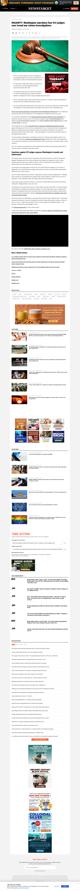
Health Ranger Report (17, 576)
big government (24, 36)
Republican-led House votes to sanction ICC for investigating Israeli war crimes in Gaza (35, 267)
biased (19, 36)
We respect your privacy (40, 870)
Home (13, 19)
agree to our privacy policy (21, 888)
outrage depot (34, 38)
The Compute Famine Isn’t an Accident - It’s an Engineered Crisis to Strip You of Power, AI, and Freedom (35, 655)
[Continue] (54, 867)
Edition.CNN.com (16, 277)
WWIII (58, 38)
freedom (38, 36)
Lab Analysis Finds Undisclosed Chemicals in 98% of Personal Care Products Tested (30, 648)
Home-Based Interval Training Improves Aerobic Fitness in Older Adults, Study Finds (30, 666)
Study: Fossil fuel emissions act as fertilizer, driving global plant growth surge (29, 670)
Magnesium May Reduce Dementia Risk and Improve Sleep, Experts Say (28, 681)
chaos (29, 36)
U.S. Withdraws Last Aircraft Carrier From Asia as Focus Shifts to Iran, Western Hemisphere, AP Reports (35, 736)
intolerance (64, 36)
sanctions (48, 38)
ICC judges (43, 36)
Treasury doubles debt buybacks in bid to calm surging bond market (27, 652)
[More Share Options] (39, 33)
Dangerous (34, 36)
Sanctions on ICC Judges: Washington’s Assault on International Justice (28, 721)
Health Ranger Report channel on (37, 249)
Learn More (56, 886)
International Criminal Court (56, 36)
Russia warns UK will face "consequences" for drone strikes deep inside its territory (30, 707)
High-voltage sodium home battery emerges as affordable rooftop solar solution (30, 710)
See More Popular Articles (40, 739)
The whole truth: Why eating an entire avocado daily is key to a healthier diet (28, 685)
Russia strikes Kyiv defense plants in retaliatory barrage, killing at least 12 (28, 692)
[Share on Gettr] (36, 33)
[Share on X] (23, 33)
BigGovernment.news (20, 207)
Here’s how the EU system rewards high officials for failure (43, 504)
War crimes (53, 38)
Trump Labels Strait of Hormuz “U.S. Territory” (22, 696)
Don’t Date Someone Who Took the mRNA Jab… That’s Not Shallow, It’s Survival (29, 677)
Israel (13, 38)
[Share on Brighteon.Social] (13, 33)
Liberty (21, 38)
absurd (15, 36)
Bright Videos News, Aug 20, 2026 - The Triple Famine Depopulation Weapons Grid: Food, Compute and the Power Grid (47, 622)
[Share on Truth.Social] (29, 33)
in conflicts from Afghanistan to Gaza (35, 139)
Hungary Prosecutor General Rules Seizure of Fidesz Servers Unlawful (27, 703)
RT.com (13, 273)
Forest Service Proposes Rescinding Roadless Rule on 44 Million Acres (27, 732)
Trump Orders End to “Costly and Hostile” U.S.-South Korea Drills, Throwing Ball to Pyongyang (32, 729)
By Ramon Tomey (16, 29)
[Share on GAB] (33, 33)
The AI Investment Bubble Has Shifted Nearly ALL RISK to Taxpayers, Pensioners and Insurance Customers (47, 614)
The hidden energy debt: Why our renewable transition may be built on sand (28, 659)
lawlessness (17, 38)
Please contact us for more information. (20, 555)
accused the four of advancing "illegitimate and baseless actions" (46, 126)
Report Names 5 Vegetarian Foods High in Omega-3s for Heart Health (27, 674)
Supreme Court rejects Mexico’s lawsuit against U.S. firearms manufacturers (48, 492)
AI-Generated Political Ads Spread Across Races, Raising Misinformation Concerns (30, 718)
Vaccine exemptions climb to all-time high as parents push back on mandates (29, 663)
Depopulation (18, 19)
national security (27, 38)
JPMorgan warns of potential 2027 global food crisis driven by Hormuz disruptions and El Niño (33, 688)
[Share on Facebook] (19, 33)
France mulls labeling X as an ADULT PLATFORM (40, 454)
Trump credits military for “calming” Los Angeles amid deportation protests (47, 384)
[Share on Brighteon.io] (16, 33)
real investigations (42, 38)
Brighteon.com (15, 283)
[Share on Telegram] (26, 33)
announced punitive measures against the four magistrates (47, 117)
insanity (47, 36)
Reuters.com (15, 280)
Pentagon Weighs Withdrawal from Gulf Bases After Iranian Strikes (26, 714)
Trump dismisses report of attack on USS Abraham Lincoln (25, 725)
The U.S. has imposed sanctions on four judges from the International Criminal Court (34, 111)
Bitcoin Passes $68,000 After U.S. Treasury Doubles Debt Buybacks (27, 699)
